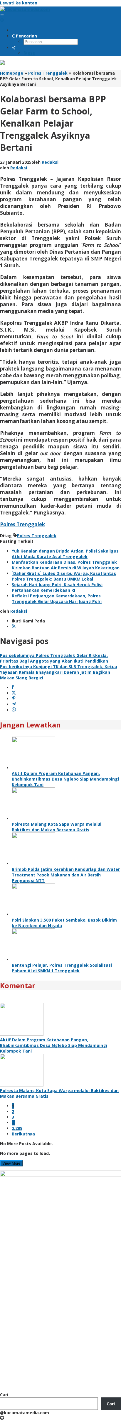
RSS (31, 53)
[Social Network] (14, 47)
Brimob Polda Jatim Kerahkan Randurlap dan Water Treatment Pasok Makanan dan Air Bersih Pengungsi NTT (66, 874)
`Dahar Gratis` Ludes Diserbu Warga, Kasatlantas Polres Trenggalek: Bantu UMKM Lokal (64, 576)
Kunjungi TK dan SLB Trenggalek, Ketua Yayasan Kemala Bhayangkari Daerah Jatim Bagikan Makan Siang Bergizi (58, 672)
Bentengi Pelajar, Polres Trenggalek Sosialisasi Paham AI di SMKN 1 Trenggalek (62, 967)
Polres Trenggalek (22, 524)
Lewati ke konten (18, 3)
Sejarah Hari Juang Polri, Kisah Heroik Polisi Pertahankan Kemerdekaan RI (57, 587)
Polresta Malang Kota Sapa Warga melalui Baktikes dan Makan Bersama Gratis (56, 826)
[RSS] (14, 626)
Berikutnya (23, 1134)
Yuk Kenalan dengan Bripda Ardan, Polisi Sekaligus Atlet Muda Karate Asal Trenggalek (65, 553)
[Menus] (2, 15)
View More (11, 1163)
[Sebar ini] (13, 687)
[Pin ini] (14, 699)
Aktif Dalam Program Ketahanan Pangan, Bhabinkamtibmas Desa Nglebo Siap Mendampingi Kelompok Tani (65, 779)
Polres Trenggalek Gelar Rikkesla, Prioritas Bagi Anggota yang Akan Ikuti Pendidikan (54, 658)
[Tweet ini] (14, 693)
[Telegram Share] (14, 704)
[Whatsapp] (14, 710)
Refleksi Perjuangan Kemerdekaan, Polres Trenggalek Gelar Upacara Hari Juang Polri (57, 598)
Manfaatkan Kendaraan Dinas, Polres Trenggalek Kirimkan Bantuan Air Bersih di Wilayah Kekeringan (66, 565)
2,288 (17, 1128)
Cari (4, 1394)
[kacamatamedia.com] (25, 9)
